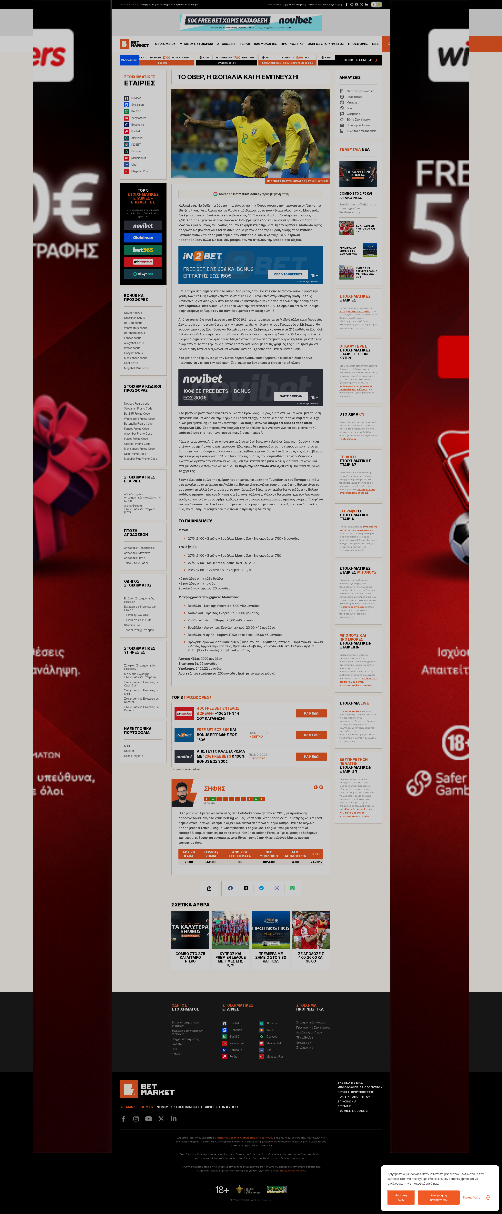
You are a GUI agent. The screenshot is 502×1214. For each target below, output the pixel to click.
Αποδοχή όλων (401, 1197)
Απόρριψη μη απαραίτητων (438, 1197)
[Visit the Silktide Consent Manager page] (488, 1197)
